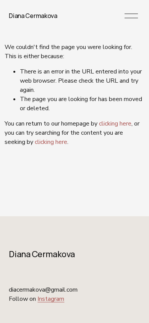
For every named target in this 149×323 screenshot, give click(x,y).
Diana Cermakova (33, 15)
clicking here (115, 123)
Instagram (50, 299)
